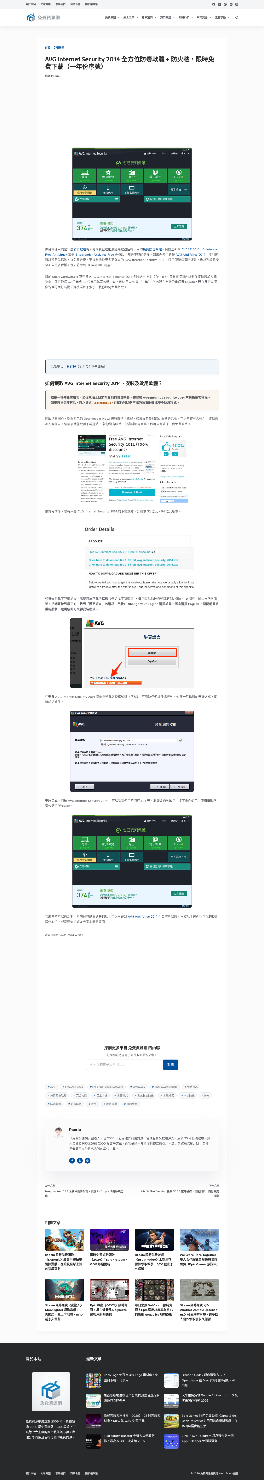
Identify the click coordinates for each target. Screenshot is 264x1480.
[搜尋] (236, 17)
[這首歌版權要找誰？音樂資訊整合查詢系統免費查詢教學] (93, 1401)
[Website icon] (80, 1161)
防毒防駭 (75, 1104)
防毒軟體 (79, 249)
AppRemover (102, 403)
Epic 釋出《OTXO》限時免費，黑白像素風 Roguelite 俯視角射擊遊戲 (109, 1309)
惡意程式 (121, 1095)
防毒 (205, 1095)
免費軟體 (110, 17)
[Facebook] (213, 4)
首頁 (47, 47)
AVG (51, 1087)
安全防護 (100, 1095)
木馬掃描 (167, 1095)
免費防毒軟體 (152, 249)
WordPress (226, 1473)
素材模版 (220, 17)
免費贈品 (59, 47)
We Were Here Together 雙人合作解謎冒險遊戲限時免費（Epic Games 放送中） (200, 1259)
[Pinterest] (225, 4)
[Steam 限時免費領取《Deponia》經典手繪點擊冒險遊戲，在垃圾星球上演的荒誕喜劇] (64, 1240)
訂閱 (170, 1064)
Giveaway (137, 1087)
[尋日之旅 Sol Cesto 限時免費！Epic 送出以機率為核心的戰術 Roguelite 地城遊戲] (154, 1290)
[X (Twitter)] (219, 4)
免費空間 (147, 17)
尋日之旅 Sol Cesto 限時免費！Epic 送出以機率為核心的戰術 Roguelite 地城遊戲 (154, 1309)
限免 (92, 1104)
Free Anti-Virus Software (106, 1087)
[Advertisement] (132, 113)
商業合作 (75, 4)
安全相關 (80, 1095)
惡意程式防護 (144, 1095)
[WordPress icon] (87, 1161)
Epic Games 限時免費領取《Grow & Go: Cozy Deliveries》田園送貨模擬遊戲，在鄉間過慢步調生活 (210, 1421)
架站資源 (202, 17)
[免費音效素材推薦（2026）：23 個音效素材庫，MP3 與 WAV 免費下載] (93, 1421)
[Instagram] (231, 4)
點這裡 (71, 366)
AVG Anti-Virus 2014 (190, 254)
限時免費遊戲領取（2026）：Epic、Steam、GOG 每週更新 (109, 1259)
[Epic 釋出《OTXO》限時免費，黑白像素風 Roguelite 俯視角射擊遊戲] (109, 1290)
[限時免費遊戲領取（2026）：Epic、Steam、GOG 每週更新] (109, 1240)
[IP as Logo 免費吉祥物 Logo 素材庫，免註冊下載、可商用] (93, 1380)
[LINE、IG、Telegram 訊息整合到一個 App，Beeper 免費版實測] (171, 1441)
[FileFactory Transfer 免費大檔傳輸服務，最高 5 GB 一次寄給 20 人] (93, 1441)
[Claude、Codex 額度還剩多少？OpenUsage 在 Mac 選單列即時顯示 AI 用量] (171, 1380)
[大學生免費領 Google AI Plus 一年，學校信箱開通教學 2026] (171, 1401)
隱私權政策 (91, 4)
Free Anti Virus (72, 1087)
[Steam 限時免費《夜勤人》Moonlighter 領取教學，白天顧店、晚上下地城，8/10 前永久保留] (64, 1290)
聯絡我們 (60, 4)
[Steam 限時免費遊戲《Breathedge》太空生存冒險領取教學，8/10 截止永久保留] (154, 1240)
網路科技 (184, 17)
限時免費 (130, 1104)
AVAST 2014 (190, 249)
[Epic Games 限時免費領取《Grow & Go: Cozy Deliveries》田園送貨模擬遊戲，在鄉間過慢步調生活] (171, 1421)
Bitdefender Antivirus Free (94, 254)
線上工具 (128, 17)
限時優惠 (110, 1104)
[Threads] (236, 4)
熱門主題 (165, 17)
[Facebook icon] (72, 1161)
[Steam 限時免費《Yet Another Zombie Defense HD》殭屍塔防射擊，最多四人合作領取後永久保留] (199, 1290)
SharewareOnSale (164, 1087)
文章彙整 (46, 4)
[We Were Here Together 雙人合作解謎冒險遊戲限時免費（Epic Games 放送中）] (199, 1240)
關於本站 (31, 4)
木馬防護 (188, 1095)
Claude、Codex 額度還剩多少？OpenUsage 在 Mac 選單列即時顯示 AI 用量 (208, 1380)
